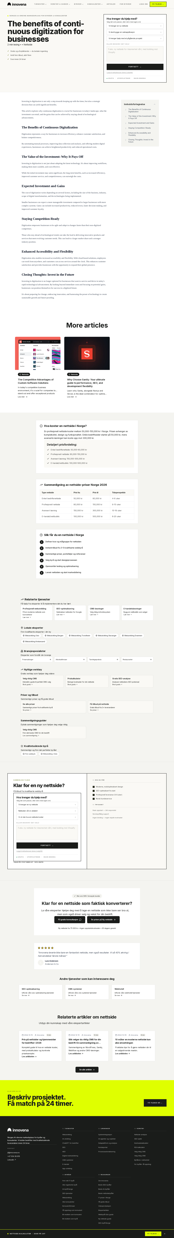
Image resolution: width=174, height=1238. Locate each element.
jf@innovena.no (13, 1153)
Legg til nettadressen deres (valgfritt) (120, 72)
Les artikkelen (28, 1057)
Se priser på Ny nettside (101, 920)
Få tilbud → (158, 4)
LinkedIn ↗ (11, 1160)
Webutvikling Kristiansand (35, 641)
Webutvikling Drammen (133, 636)
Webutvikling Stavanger (107, 636)
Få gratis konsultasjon (68, 920)
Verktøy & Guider (59, 4)
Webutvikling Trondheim (80, 636)
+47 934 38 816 (13, 1156)
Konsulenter (94, 4)
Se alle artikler (85, 1070)
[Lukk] (165, 1234)
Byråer (78, 4)
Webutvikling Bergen (55, 636)
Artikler (111, 4)
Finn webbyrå (30, 754)
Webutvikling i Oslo (50, 754)
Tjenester (39, 4)
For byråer (125, 4)
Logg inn (143, 4)
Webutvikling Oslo (32, 636)
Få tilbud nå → (155, 1103)
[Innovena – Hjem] (16, 4)
